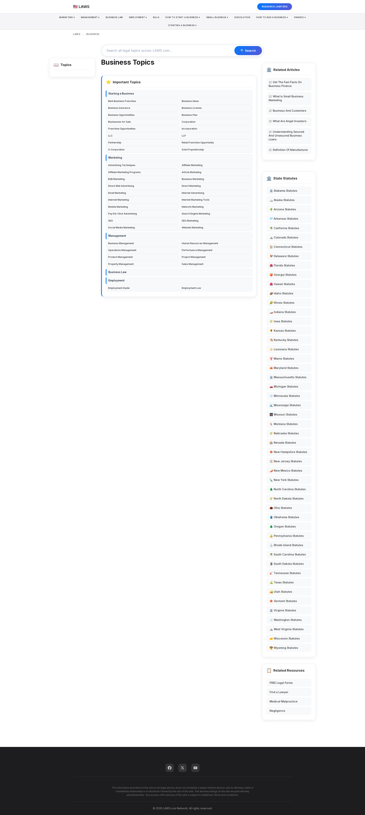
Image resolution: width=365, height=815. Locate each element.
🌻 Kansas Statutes (283, 330)
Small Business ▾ (217, 17)
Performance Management (197, 250)
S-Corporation (116, 149)
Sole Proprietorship (193, 149)
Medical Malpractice (284, 701)
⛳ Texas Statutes (282, 582)
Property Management (121, 264)
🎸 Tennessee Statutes (285, 573)
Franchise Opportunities (122, 128)
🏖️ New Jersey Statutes (286, 461)
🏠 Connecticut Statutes (286, 246)
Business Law (114, 17)
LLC (110, 135)
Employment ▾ (138, 17)
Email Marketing (117, 192)
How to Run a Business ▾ (272, 17)
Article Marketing (191, 172)
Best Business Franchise (122, 101)
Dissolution (242, 17)
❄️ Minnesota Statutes (285, 395)
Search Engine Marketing (196, 213)
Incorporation (189, 128)
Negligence (277, 710)
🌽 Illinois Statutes (282, 302)
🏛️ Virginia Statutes (283, 610)
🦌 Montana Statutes (284, 424)
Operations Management (122, 250)
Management (117, 235)
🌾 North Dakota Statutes (287, 498)
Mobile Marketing (118, 206)
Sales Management (192, 264)
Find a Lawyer (279, 692)
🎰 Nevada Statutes (283, 442)
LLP (184, 135)
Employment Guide (119, 288)
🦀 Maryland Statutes (284, 367)
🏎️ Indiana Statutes (283, 312)
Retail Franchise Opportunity (198, 142)
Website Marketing (192, 227)
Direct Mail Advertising (121, 185)
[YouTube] (195, 768)
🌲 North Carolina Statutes (288, 489)
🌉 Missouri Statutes (283, 414)
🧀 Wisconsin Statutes (285, 638)
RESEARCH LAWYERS (274, 6)
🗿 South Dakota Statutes (287, 563)
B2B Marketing (116, 179)
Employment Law (191, 288)
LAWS (76, 34)
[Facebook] (169, 768)
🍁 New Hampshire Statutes (288, 452)
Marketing (115, 157)
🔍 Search (248, 50)
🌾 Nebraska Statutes (284, 433)
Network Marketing (193, 206)
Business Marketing (193, 179)
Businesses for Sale (119, 121)
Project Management (194, 257)
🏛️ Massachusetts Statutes (288, 377)
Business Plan (189, 115)
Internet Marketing (118, 199)
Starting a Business (121, 93)
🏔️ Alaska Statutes (282, 200)
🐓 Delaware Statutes (284, 256)
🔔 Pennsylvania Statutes (287, 535)
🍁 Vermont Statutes (283, 601)
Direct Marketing (191, 185)
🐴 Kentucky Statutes (284, 340)
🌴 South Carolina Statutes (288, 554)
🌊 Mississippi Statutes (285, 405)
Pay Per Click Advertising (122, 213)
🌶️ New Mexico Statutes (286, 470)
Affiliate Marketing (192, 165)
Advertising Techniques (121, 165)
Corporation (188, 121)
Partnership (114, 142)
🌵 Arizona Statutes (283, 209)
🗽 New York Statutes (284, 479)
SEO (110, 220)
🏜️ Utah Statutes (281, 591)
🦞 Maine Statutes (282, 358)
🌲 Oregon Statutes (283, 526)
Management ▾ (90, 17)
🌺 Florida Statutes (282, 265)
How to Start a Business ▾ (182, 17)
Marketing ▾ (67, 17)
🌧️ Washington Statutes (286, 619)
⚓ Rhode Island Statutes (286, 545)
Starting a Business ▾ (182, 25)
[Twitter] (182, 768)
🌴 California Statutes (284, 228)
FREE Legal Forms (281, 682)
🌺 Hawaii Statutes (282, 284)
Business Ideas (190, 101)
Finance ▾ (300, 17)
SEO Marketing (190, 220)
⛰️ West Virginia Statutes (287, 629)
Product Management (120, 257)
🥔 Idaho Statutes (281, 293)
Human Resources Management (200, 243)
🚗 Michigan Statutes (284, 386)
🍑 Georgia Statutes (283, 274)
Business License (192, 107)
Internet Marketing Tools (195, 199)
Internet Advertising (193, 192)
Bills (156, 17)
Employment (116, 280)
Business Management (121, 243)
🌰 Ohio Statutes (281, 507)
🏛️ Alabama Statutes (283, 190)
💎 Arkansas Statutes (284, 218)
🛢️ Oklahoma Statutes (284, 517)
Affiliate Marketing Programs (124, 172)
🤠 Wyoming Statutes (284, 647)
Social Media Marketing (121, 227)
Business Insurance (119, 107)
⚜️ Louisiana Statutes (284, 349)
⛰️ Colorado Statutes (284, 237)
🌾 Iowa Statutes (281, 321)
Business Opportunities (121, 115)
